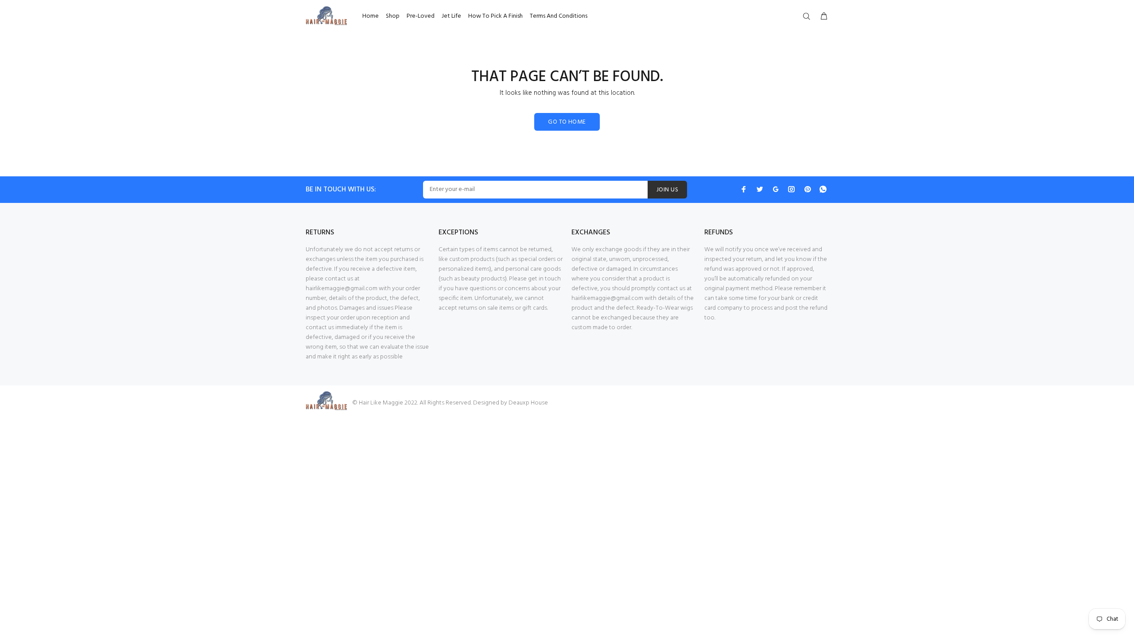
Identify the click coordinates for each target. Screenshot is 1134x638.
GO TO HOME (567, 122)
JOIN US (667, 190)
